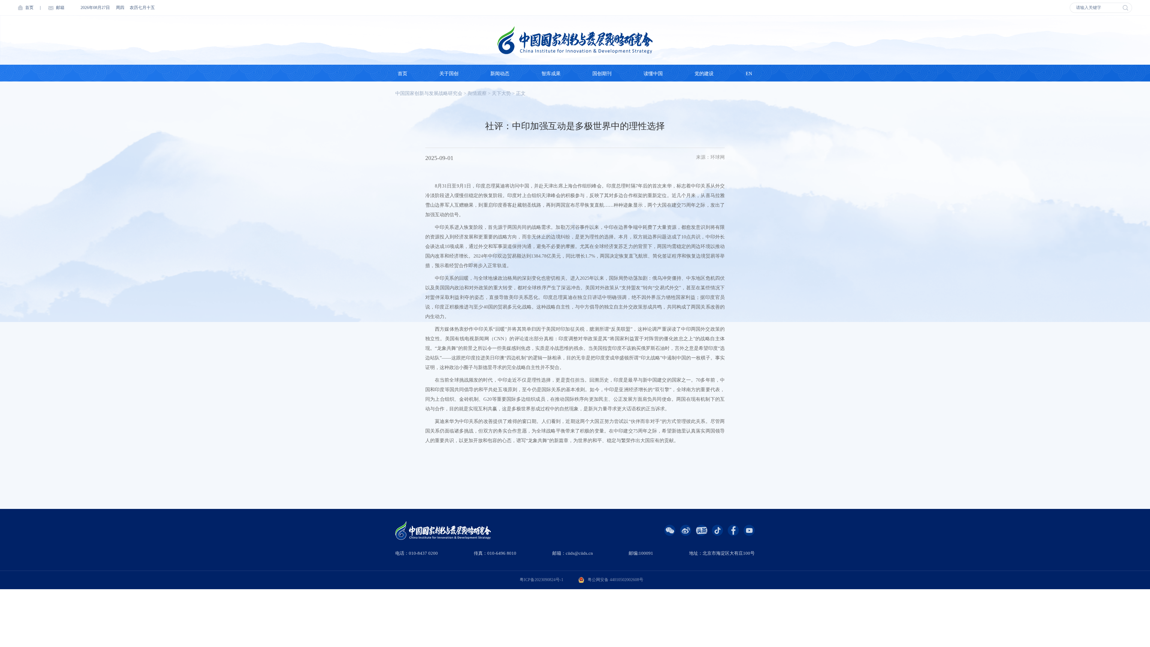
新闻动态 (499, 73)
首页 (29, 7)
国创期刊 (602, 73)
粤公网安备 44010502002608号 (615, 580)
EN (749, 73)
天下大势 (501, 93)
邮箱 (60, 7)
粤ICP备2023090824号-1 (541, 580)
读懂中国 (653, 73)
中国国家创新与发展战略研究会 (428, 93)
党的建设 (704, 73)
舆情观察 (477, 93)
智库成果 (551, 73)
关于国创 (449, 73)
